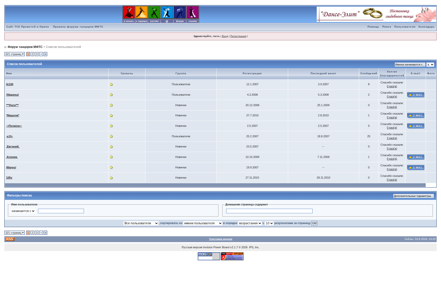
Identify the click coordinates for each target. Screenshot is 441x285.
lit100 (9, 84)
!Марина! (12, 94)
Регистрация (238, 36)
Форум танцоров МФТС (25, 47)
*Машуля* (12, 115)
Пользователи (404, 26)
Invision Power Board (216, 247)
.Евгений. (12, 146)
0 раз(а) (392, 86)
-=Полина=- (14, 125)
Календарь (427, 26)
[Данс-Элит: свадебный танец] (376, 14)
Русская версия (192, 247)
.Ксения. (12, 156)
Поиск (386, 26)
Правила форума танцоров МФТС (78, 26)
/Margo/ (11, 167)
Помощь (373, 26)
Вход (225, 36)
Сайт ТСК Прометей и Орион (27, 26)
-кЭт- (9, 136)
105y (9, 177)
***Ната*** (12, 105)
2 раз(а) (392, 138)
